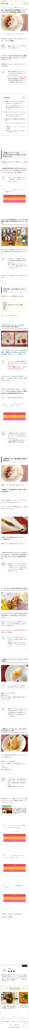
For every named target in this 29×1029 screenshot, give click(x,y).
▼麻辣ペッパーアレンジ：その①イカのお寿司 (15, 127)
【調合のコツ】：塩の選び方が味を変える (15, 119)
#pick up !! (10, 914)
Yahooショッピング (14, 201)
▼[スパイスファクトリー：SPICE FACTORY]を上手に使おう (15, 115)
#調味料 (10, 917)
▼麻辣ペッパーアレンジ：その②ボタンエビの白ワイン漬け (15, 131)
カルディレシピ (18, 7)
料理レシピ (8, 1021)
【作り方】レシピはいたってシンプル (15, 112)
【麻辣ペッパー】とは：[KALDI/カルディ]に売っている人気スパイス (15, 102)
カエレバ (17, 831)
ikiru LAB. (5, 3)
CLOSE (23, 97)
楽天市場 (14, 413)
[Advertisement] (14, 931)
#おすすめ (4, 917)
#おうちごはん (18, 914)
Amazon (14, 198)
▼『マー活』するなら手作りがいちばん (15, 124)
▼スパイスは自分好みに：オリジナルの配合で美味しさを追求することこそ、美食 (15, 107)
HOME (2, 1021)
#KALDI (4, 914)
